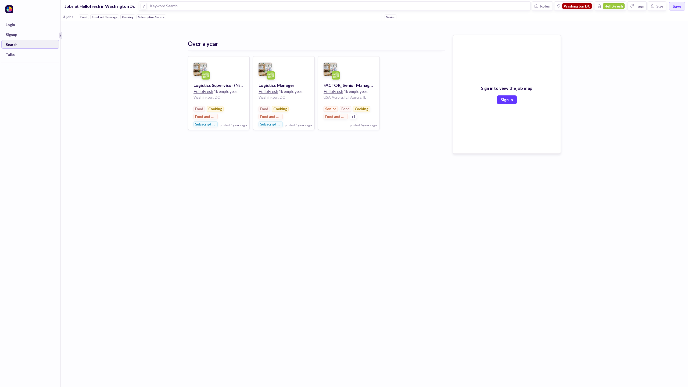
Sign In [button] (507, 99)
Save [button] (677, 6)
